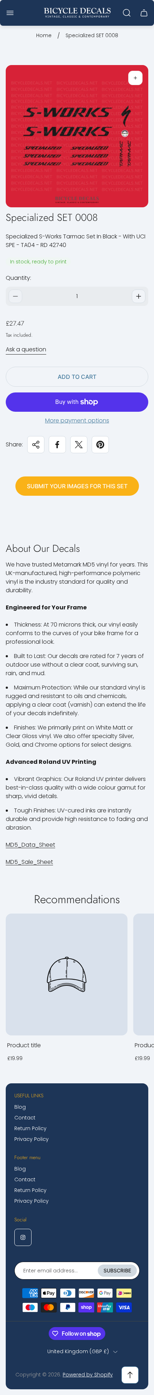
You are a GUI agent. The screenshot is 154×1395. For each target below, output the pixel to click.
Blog (20, 1106)
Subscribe (117, 1270)
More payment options (77, 420)
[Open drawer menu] (10, 13)
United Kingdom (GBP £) (78, 1352)
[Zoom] (135, 78)
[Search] (127, 13)
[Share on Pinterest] (100, 444)
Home (44, 36)
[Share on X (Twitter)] (78, 444)
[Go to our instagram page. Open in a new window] (23, 1237)
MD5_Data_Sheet (30, 845)
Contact (24, 1117)
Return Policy (30, 1128)
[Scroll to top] (130, 1375)
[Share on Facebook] (57, 444)
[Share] (35, 444)
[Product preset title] (66, 974)
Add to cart (77, 376)
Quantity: (18, 278)
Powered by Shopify (88, 1374)
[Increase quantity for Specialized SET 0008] (138, 296)
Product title (24, 1045)
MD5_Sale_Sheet (29, 862)
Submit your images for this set (77, 486)
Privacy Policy (31, 1139)
